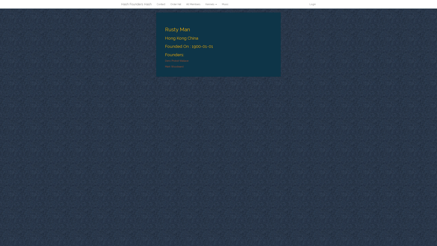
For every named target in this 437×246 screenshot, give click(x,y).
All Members (193, 4)
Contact (161, 4)
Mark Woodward (174, 66)
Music (225, 4)
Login (312, 4)
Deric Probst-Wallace (176, 60)
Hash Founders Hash (136, 4)
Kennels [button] (210, 4)
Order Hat (175, 4)
